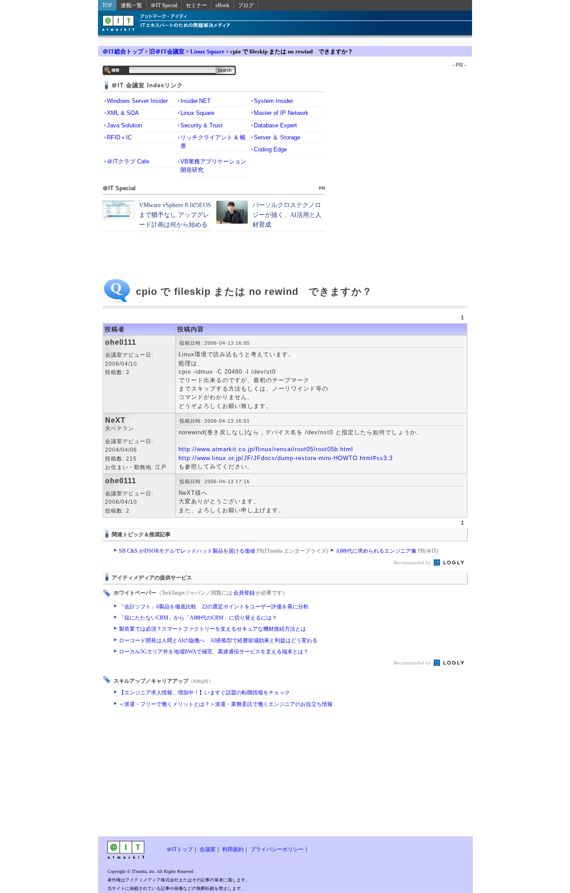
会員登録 (244, 593)
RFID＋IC (119, 137)
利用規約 (233, 849)
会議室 (208, 849)
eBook (222, 5)
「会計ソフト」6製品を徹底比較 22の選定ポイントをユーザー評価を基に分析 (214, 606)
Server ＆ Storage (277, 137)
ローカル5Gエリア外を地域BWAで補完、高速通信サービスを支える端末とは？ (214, 651)
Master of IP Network (281, 113)
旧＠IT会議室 (166, 51)
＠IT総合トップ (122, 51)
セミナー (196, 5)
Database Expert (275, 125)
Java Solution (124, 125)
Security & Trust (201, 125)
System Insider (273, 101)
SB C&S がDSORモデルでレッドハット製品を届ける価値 (223, 551)
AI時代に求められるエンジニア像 (387, 551)
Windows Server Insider (137, 101)
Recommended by (413, 562)
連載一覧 (131, 5)
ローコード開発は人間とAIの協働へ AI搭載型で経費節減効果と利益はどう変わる (218, 640)
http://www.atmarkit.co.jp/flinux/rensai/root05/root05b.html (266, 449)
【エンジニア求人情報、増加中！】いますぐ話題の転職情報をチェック (204, 692)
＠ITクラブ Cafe (128, 161)
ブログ (246, 5)
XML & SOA (123, 113)
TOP (107, 5)
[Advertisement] (214, 774)
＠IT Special (164, 5)
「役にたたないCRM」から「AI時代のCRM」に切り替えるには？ (198, 618)
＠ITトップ (180, 849)
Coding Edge (270, 149)
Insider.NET (195, 101)
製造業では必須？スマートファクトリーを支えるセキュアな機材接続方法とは (212, 629)
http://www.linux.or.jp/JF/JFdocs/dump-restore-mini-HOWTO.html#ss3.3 (286, 458)
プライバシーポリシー (277, 849)
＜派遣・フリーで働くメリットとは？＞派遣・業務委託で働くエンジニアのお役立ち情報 (226, 704)
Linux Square (207, 51)
